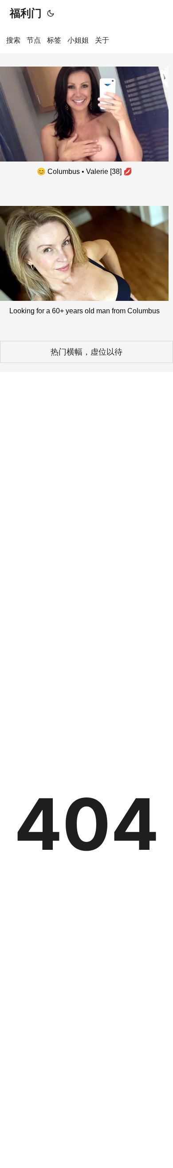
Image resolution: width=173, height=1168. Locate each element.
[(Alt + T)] (50, 13)
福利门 (26, 13)
